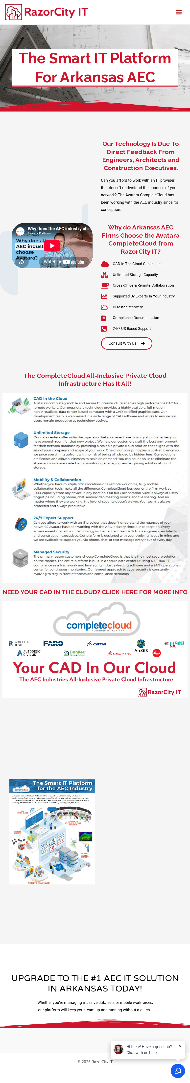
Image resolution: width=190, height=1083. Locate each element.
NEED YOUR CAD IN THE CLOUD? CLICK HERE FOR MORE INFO (95, 592)
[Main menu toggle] (178, 12)
